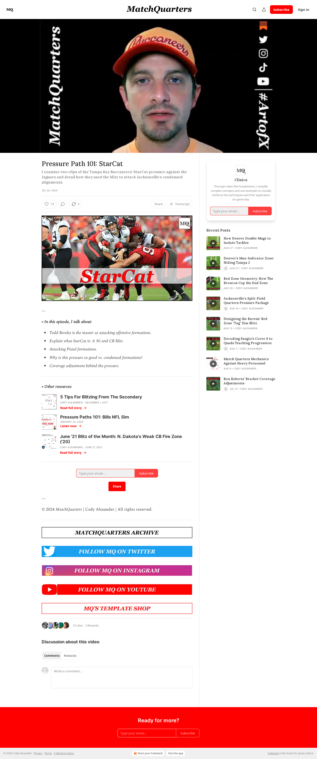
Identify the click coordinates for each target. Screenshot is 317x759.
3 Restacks (92, 625)
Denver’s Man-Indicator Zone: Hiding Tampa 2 (249, 260)
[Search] (254, 9)
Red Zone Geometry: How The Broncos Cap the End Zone (248, 280)
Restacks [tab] (70, 656)
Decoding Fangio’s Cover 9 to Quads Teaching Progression (248, 341)
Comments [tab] (52, 656)
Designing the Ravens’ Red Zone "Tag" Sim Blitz (245, 321)
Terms (48, 753)
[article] (241, 243)
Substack (273, 753)
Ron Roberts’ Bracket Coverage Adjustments (249, 381)
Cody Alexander (71, 402)
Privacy (38, 753)
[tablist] (60, 655)
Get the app (175, 753)
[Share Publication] (264, 9)
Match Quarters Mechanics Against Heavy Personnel (246, 361)
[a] (213, 243)
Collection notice (64, 753)
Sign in (303, 9)
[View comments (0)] (286, 85)
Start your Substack (150, 753)
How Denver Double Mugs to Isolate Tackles (247, 240)
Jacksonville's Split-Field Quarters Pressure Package (246, 300)
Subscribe (281, 9)
